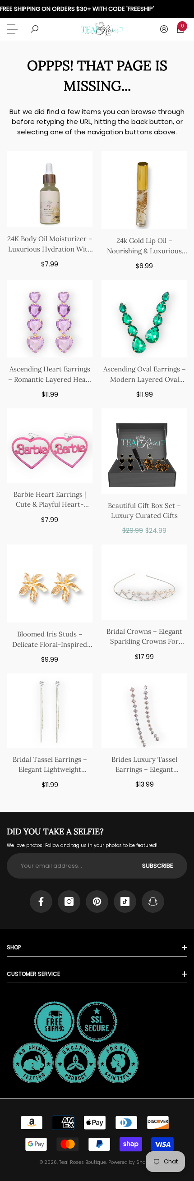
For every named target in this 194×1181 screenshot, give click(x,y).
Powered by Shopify (131, 1162)
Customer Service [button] (33, 974)
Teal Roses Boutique (82, 1162)
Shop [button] (14, 947)
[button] (34, 29)
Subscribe (157, 865)
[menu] (13, 29)
